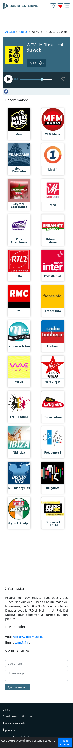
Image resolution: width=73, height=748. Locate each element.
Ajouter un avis (18, 687)
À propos (9, 730)
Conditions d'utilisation (18, 716)
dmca (6, 709)
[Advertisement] (36, 21)
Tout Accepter (65, 742)
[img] (67, 6)
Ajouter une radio (14, 723)
